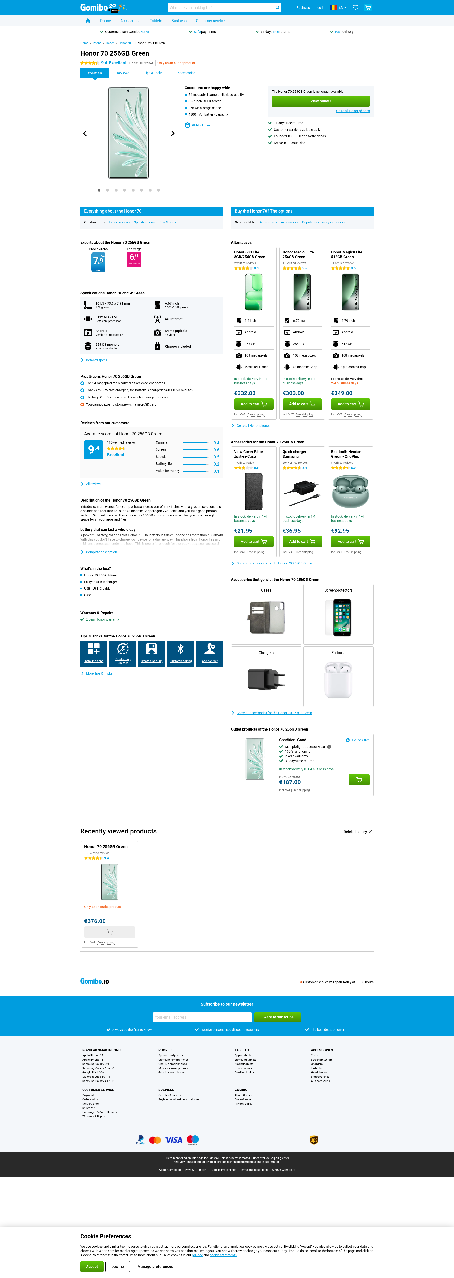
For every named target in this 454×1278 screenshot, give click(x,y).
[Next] (172, 133)
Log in (319, 7)
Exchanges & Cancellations (99, 1112)
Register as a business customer (179, 1099)
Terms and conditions (254, 1170)
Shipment (88, 1108)
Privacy (189, 1170)
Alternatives (268, 222)
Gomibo (241, 1090)
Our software (243, 1099)
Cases (315, 1055)
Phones (165, 1050)
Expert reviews (119, 222)
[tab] (99, 190)
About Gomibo (244, 1095)
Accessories (130, 20)
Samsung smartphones (173, 1059)
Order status (90, 1099)
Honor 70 (125, 43)
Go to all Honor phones (353, 111)
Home (84, 43)
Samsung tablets (245, 1059)
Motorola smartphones (173, 1068)
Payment (88, 1095)
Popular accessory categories (323, 222)
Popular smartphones (102, 1050)
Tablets (156, 20)
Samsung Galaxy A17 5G (98, 1081)
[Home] (88, 20)
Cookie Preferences (224, 1170)
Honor (110, 43)
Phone (105, 20)
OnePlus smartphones (172, 1064)
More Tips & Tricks (99, 673)
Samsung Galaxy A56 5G (98, 1068)
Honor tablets (243, 1068)
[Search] (277, 7)
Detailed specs (96, 360)
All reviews (93, 484)
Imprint (203, 1170)
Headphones (319, 1072)
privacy (197, 1255)
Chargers (317, 1064)
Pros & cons (167, 222)
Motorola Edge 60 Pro (96, 1076)
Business (179, 20)
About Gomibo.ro (170, 1170)
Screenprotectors (321, 1059)
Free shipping (256, 414)
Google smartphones (171, 1072)
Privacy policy (243, 1103)
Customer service (210, 20)
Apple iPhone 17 (92, 1055)
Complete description (101, 552)
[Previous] (85, 133)
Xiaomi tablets (244, 1064)
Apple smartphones (170, 1055)
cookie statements (223, 1255)
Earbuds (316, 1068)
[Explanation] (329, 747)
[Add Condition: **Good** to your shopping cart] (359, 779)
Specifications (144, 222)
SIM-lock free (200, 125)
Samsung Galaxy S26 (96, 1064)
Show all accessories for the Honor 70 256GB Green (274, 563)
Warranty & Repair (93, 1116)
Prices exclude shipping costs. (270, 1158)
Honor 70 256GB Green (150, 43)
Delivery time (90, 1103)
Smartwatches (320, 1076)
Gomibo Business (169, 1095)
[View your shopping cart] (368, 7)
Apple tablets (243, 1055)
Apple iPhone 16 (92, 1059)
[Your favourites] (355, 7)
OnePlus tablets (245, 1072)
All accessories (320, 1081)
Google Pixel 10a (93, 1072)
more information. (268, 1162)
